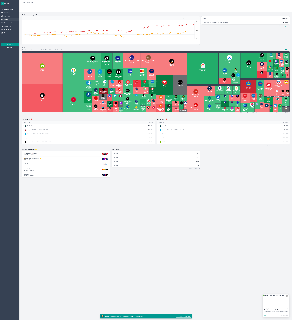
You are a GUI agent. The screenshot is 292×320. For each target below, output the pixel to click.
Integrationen (7, 26)
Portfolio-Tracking (8, 9)
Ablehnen (179, 316)
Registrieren (10, 44)
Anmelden (9, 47)
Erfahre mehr (139, 316)
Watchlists (7, 12)
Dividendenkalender (9, 22)
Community (7, 32)
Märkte (6, 19)
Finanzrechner (7, 29)
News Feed (7, 16)
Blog (2, 38)
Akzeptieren (187, 316)
